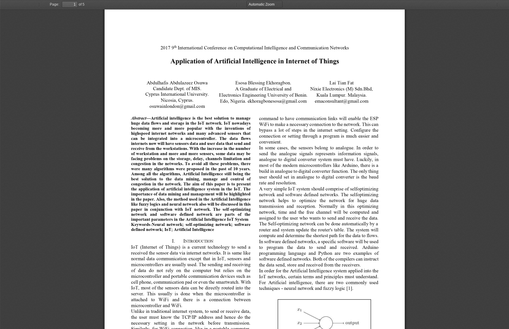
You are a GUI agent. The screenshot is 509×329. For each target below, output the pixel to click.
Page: (54, 4)
